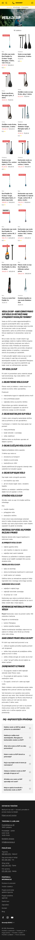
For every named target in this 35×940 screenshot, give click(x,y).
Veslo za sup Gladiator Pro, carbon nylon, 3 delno (9, 162)
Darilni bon (5, 901)
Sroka (19, 89)
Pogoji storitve (6, 932)
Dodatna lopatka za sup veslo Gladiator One (24, 300)
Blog (3, 911)
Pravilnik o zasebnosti (8, 930)
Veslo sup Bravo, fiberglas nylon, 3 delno (8, 95)
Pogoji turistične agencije (7, 897)
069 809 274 (6, 854)
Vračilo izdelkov (7, 886)
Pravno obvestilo (20, 934)
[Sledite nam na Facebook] (3, 917)
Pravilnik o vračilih (17, 932)
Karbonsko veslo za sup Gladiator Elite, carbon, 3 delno (25, 162)
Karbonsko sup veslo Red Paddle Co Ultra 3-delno (9, 267)
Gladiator (20, 51)
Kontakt (4, 908)
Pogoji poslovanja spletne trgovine (8, 891)
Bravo (3, 91)
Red (3, 51)
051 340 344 (6, 860)
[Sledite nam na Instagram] (7, 917)
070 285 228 (6, 871)
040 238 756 (6, 865)
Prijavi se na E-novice (9, 815)
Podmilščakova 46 (8, 825)
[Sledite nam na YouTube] (12, 917)
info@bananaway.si (8, 842)
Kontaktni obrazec (8, 839)
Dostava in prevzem (8, 883)
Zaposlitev (5, 905)
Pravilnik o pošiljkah (7, 934)
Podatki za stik (21, 930)
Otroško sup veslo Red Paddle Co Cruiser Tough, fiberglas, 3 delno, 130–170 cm (8, 58)
